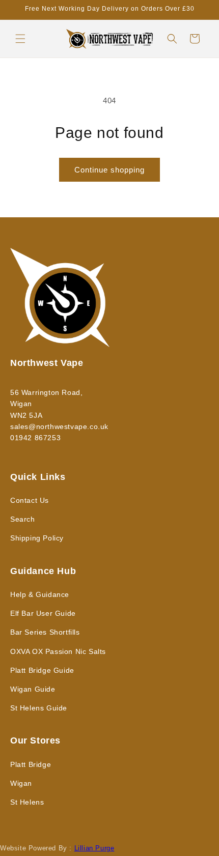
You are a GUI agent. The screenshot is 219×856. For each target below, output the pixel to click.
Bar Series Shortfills (45, 632)
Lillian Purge (94, 848)
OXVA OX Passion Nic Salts (58, 651)
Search (22, 519)
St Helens (27, 802)
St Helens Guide (38, 708)
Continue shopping (109, 169)
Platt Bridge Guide (42, 670)
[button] (20, 38)
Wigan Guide (33, 689)
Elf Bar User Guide (43, 613)
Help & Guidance (39, 594)
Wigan (21, 783)
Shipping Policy (37, 538)
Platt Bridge (30, 764)
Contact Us (29, 500)
